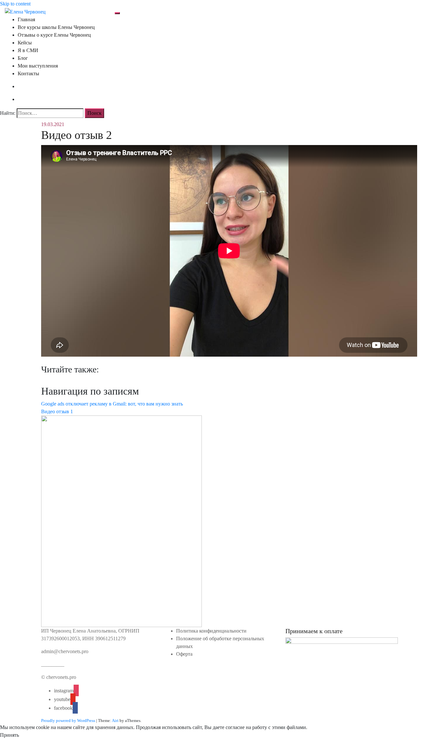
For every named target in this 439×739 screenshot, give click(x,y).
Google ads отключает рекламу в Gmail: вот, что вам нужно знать (112, 403)
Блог (23, 58)
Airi (115, 720)
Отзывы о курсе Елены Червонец (54, 35)
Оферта (184, 654)
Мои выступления (38, 65)
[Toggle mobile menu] (117, 13)
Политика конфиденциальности (211, 631)
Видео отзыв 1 (57, 411)
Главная (26, 19)
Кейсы (25, 42)
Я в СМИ (28, 50)
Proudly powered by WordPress (68, 720)
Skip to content (15, 3)
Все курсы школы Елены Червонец (56, 27)
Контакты (28, 73)
